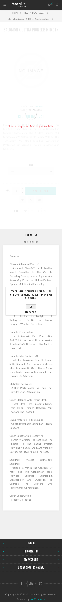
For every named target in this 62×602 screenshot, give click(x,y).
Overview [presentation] (31, 235)
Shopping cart (51, 3)
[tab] (31, 235)
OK (31, 306)
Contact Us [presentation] (31, 242)
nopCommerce (37, 599)
